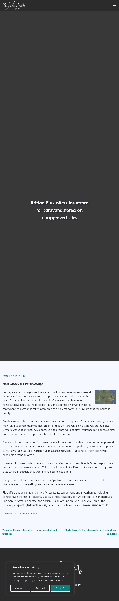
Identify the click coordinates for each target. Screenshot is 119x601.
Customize (20, 588)
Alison (34, 513)
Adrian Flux (19, 375)
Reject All (40, 588)
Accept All (60, 588)
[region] (40, 578)
